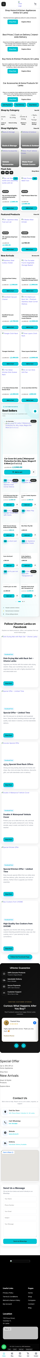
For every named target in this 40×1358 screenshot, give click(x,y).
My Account (7, 1304)
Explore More (26, 22)
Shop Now (12, 22)
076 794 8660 (13, 1123)
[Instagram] (20, 1282)
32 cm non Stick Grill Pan (29, 388)
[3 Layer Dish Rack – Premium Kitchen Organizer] (11, 576)
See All (36, 110)
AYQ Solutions (26, 1346)
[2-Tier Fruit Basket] (29, 545)
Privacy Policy (8, 1293)
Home (30, 1293)
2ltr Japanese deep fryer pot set (9, 237)
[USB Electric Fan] (11, 515)
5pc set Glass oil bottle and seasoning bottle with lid (9, 197)
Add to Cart (10, 291)
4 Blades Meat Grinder (28, 237)
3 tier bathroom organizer (28, 495)
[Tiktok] (25, 1282)
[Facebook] (14, 1282)
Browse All (35, 255)
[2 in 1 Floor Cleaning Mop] (29, 576)
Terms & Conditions (10, 1297)
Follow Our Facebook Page (20, 957)
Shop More (35, 171)
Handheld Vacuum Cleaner (7, 315)
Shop (30, 1297)
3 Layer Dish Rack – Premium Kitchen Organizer (8, 588)
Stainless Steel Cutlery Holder (9, 279)
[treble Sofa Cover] (11, 545)
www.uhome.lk (13, 1134)
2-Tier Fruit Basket (26, 556)
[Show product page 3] (20, 601)
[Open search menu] (3, 4)
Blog (30, 1308)
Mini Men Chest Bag (27, 526)
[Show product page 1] (16, 601)
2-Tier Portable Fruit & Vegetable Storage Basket (30, 279)
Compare (31, 1300)
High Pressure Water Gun (29, 195)
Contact (31, 1304)
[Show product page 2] (19, 601)
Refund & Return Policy (11, 1300)
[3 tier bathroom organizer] (29, 485)
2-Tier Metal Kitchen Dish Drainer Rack (10, 388)
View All (36, 128)
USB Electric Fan (7, 526)
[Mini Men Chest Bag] (29, 515)
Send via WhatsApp (20, 1241)
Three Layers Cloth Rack (29, 351)
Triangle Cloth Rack (8, 351)
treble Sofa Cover (8, 556)
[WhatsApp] (3, 1346)
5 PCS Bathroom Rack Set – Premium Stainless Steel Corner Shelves (30, 316)
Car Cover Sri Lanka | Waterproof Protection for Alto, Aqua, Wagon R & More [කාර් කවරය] (20, 461)
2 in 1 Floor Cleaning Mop (28, 586)
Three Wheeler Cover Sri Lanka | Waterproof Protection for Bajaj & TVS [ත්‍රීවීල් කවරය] (10, 498)
